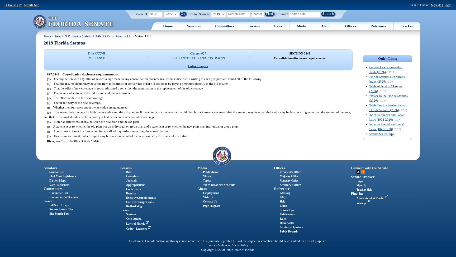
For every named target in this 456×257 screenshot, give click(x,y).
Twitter (358, 172)
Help (282, 201)
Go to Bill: (142, 14)
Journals (131, 180)
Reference (378, 26)
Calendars (132, 176)
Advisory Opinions (291, 227)
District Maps (57, 180)
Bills (128, 172)
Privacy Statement (219, 245)
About (326, 26)
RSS (363, 172)
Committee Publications (63, 197)
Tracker (407, 26)
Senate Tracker (363, 177)
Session (254, 26)
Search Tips (287, 210)
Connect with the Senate (369, 168)
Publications (210, 172)
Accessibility (240, 245)
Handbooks (287, 223)
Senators (194, 26)
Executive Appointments (141, 197)
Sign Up (436, 5)
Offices (350, 26)
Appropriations (135, 185)
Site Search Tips (59, 213)
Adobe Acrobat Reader (370, 198)
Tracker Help (364, 189)
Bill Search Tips (59, 205)
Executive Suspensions (140, 202)
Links (283, 206)
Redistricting (134, 206)
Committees (224, 26)
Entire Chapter (198, 66)
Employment (211, 193)
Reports (131, 193)
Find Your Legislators (62, 176)
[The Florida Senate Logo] (73, 22)
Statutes (131, 214)
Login (447, 5)
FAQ (282, 197)
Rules (283, 218)
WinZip (361, 203)
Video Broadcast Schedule (219, 185)
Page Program (211, 206)
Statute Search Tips (381, 134)
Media (302, 26)
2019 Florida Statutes (78, 36)
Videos (207, 176)
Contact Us (210, 201)
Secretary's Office (290, 185)
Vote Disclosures (59, 185)
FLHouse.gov (13, 5)
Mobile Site (31, 5)
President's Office (290, 172)
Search (284, 13)
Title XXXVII (104, 36)
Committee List (58, 193)
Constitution (134, 218)
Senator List (56, 172)
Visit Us (208, 197)
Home (168, 26)
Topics (207, 180)
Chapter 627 (124, 36)
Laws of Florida (136, 223)
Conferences (133, 189)
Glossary (285, 193)
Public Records (289, 231)
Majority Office (289, 176)
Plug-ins (357, 193)
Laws (278, 26)
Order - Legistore (137, 228)
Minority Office (289, 180)
